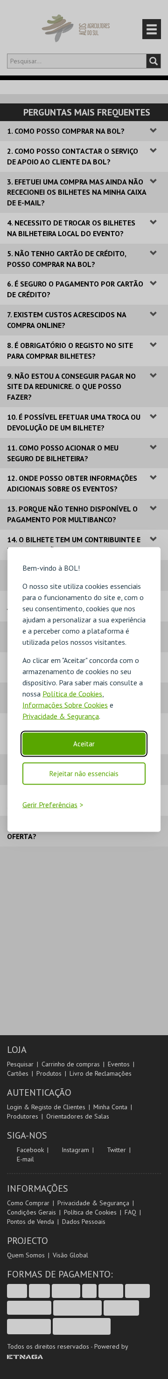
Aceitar (84, 743)
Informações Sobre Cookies (65, 705)
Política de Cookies (72, 693)
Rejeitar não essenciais (84, 773)
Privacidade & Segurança (60, 716)
